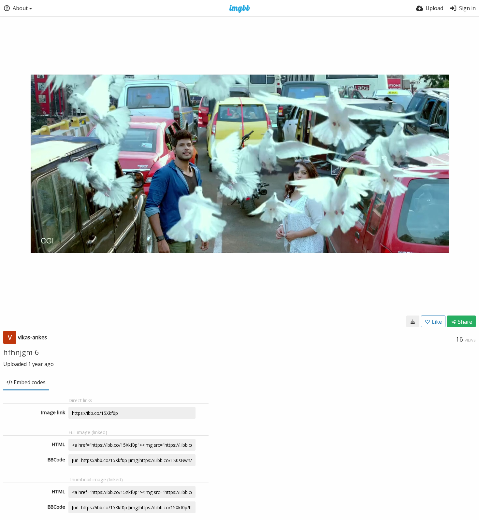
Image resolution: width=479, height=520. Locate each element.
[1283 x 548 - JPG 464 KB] (412, 321)
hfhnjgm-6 (21, 352)
